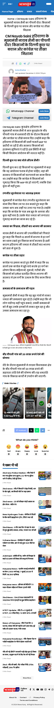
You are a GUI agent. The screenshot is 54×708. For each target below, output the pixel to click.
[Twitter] (34, 689)
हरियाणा (42, 479)
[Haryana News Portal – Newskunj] (12, 689)
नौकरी (42, 667)
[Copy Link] (28, 63)
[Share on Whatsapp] (20, 63)
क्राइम (42, 559)
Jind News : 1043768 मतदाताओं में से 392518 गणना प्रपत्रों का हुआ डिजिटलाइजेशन (19, 598)
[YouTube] (38, 689)
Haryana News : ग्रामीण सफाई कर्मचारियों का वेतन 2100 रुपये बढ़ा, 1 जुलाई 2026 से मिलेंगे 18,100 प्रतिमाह (19, 571)
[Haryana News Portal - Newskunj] (27, 4)
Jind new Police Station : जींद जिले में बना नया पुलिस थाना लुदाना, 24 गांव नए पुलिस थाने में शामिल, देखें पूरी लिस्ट (19, 476)
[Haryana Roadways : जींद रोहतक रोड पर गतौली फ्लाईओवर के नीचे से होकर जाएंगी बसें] (44, 641)
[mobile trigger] (5, 4)
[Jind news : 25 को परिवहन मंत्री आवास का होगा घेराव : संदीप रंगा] (44, 504)
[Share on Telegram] (24, 63)
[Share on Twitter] (31, 430)
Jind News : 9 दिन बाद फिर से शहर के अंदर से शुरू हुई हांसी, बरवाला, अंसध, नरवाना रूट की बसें (19, 528)
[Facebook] (30, 689)
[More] (48, 430)
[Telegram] (49, 689)
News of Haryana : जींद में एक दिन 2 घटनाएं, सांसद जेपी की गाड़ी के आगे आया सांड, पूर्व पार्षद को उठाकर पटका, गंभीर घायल (19, 626)
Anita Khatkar (20, 70)
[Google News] (42, 689)
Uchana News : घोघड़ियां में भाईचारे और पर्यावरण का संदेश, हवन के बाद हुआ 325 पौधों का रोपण (19, 543)
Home (10, 18)
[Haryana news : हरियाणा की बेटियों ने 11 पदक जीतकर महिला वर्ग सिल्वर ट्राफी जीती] (44, 587)
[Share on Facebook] (16, 63)
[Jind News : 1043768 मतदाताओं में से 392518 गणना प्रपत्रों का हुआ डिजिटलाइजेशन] (44, 600)
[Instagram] (45, 689)
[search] (42, 4)
